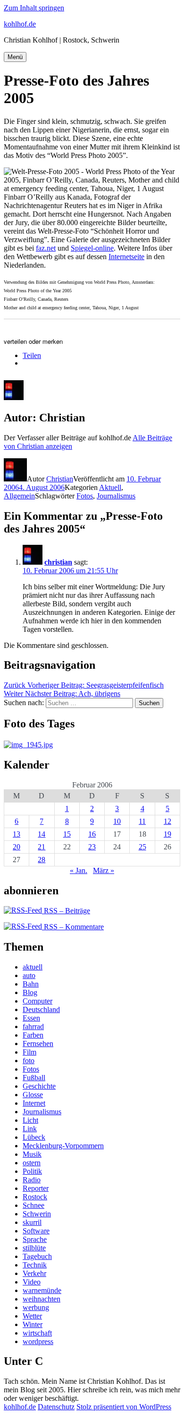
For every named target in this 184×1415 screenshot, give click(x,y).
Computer (37, 1001)
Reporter (36, 1188)
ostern (32, 1163)
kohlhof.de (20, 24)
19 (167, 834)
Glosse (33, 1095)
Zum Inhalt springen (34, 8)
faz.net (46, 248)
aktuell (32, 967)
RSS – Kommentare (73, 927)
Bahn (31, 984)
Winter (32, 1324)
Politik (32, 1171)
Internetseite (126, 257)
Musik (32, 1154)
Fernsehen (38, 1043)
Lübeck (34, 1137)
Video (32, 1282)
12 (167, 821)
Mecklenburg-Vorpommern (63, 1146)
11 (142, 821)
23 (92, 847)
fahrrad (33, 1026)
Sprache (35, 1239)
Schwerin (37, 1214)
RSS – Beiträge (66, 911)
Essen (31, 1018)
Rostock (35, 1197)
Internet (34, 1103)
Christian (59, 479)
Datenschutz (56, 1407)
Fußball (34, 1078)
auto (29, 975)
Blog (30, 992)
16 (92, 834)
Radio (32, 1180)
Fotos (84, 496)
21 (41, 847)
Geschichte (39, 1086)
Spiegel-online (92, 248)
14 (41, 834)
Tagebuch (37, 1256)
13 (16, 834)
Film (29, 1052)
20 (16, 847)
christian (58, 562)
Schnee (33, 1205)
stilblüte (34, 1248)
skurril (32, 1222)
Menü (15, 57)
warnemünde (42, 1290)
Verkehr (34, 1273)
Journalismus (116, 496)
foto (28, 1061)
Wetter (32, 1316)
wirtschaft (37, 1333)
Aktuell (110, 487)
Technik (35, 1265)
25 (142, 847)
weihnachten (41, 1299)
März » (103, 870)
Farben (33, 1035)
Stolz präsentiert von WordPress (123, 1407)
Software (36, 1231)
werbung (36, 1307)
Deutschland (41, 1009)
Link (30, 1129)
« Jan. (78, 870)
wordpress (38, 1341)
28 (41, 860)
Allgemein (19, 496)
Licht (30, 1120)
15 (67, 834)
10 (117, 821)
